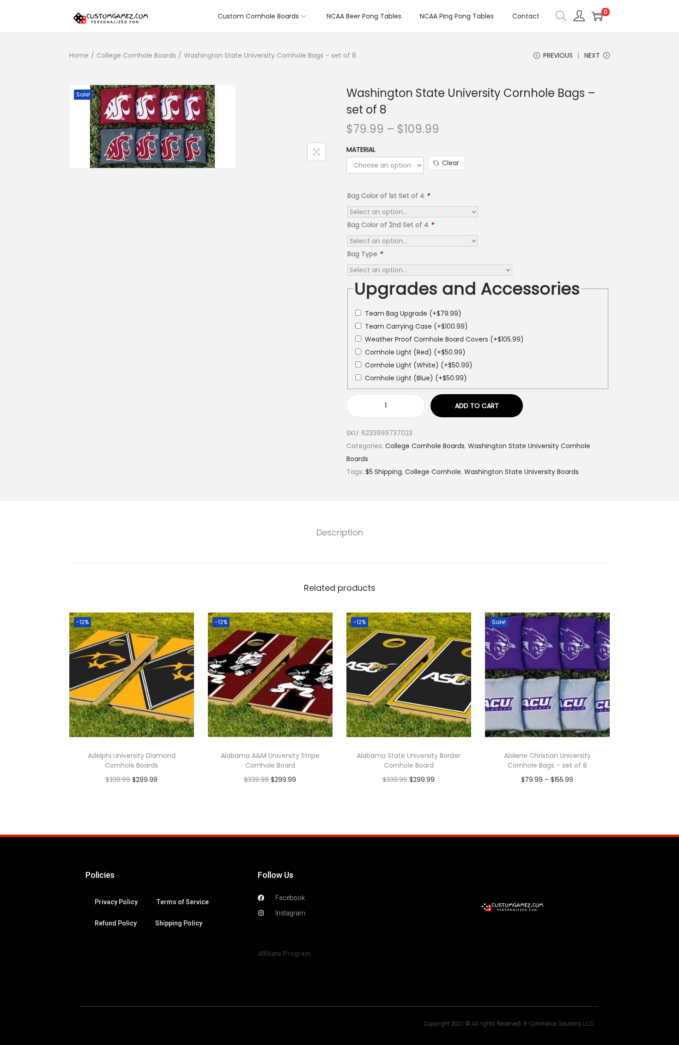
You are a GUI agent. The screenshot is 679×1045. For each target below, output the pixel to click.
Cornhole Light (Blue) (416, 378)
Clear (450, 163)
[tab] (339, 532)
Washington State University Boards (521, 471)
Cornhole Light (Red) (415, 352)
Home (79, 55)
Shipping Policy (178, 923)
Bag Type (364, 253)
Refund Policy (116, 923)
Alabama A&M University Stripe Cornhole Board (270, 760)
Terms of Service (182, 902)
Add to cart (477, 405)
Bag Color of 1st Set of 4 (388, 195)
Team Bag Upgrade (413, 313)
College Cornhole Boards (136, 55)
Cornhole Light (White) (419, 365)
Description (339, 532)
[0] (597, 16)
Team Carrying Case (416, 326)
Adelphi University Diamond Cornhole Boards (132, 760)
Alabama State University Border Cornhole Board (409, 760)
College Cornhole (433, 471)
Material (361, 149)
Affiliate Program (284, 953)
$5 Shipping (383, 471)
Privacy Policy (116, 902)
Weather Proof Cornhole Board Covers (444, 339)
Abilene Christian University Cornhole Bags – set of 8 (547, 760)
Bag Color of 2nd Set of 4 (390, 224)
